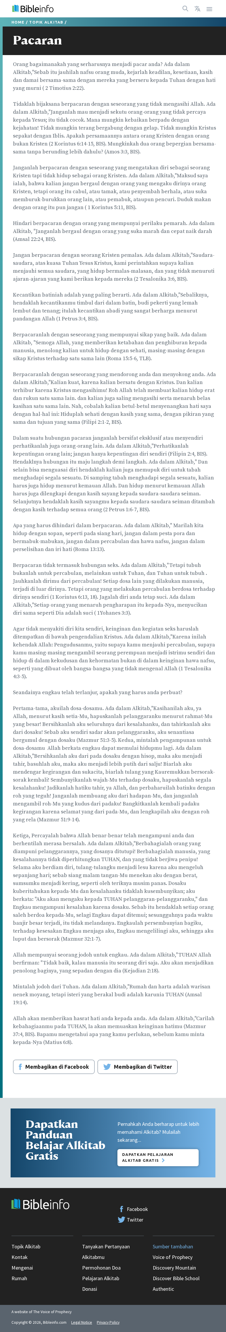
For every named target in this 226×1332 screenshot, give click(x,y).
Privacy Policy (108, 1322)
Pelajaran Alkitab (100, 1278)
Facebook (137, 1209)
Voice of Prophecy (172, 1257)
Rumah (19, 1278)
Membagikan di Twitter (143, 1067)
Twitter (135, 1219)
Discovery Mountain (174, 1267)
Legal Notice (81, 1322)
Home (18, 22)
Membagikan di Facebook (57, 1067)
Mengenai (22, 1267)
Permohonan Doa (101, 1267)
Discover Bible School (176, 1278)
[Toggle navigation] (209, 8)
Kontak (19, 1257)
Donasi (89, 1288)
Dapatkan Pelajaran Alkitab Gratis (147, 1157)
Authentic (163, 1288)
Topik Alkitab (46, 22)
